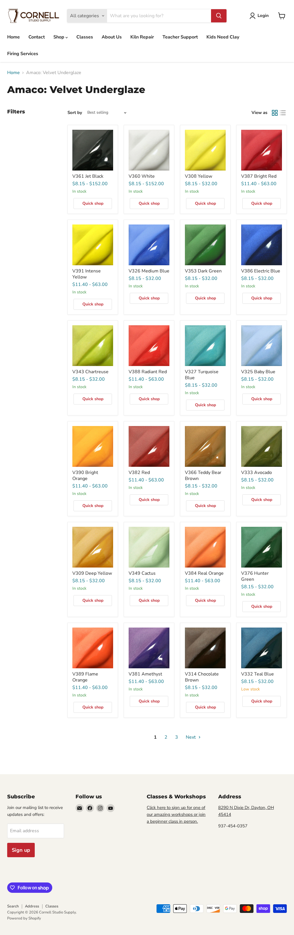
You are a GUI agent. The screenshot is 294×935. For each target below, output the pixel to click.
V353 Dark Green (203, 271)
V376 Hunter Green (255, 576)
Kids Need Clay (222, 37)
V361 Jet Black (87, 176)
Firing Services (22, 54)
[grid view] (275, 113)
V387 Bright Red (258, 176)
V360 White (142, 176)
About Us (112, 37)
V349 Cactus (142, 573)
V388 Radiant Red (148, 372)
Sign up (21, 850)
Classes (84, 37)
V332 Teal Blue (257, 674)
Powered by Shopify (24, 918)
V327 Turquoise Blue (201, 375)
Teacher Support (180, 37)
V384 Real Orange (204, 573)
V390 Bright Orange (85, 475)
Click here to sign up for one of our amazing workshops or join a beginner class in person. (176, 814)
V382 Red (139, 472)
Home (13, 37)
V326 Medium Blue (149, 271)
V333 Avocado (256, 472)
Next (191, 737)
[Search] (219, 15)
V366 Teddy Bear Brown (203, 475)
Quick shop (92, 203)
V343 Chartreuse (90, 372)
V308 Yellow (198, 176)
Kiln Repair (142, 37)
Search (13, 906)
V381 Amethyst (145, 674)
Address (32, 906)
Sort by (74, 112)
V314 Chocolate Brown (202, 677)
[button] (260, 15)
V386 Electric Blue (260, 271)
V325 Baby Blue (258, 372)
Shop (59, 37)
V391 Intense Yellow (86, 274)
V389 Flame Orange (85, 677)
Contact (36, 37)
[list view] (283, 113)
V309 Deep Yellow (92, 573)
